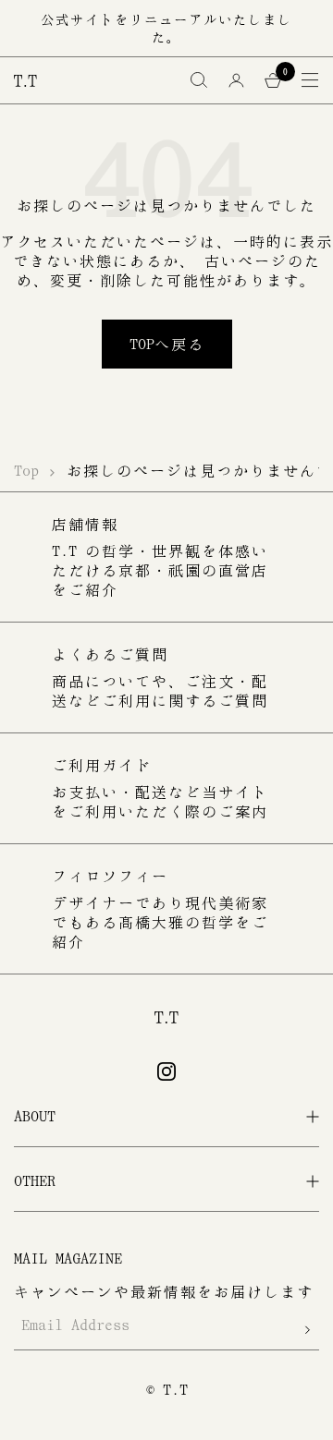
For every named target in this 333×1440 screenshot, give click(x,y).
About (35, 1115)
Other (35, 1180)
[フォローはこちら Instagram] (166, 1071)
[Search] (199, 80)
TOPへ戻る (167, 343)
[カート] (273, 80)
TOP (26, 470)
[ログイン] (236, 80)
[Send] (308, 1329)
